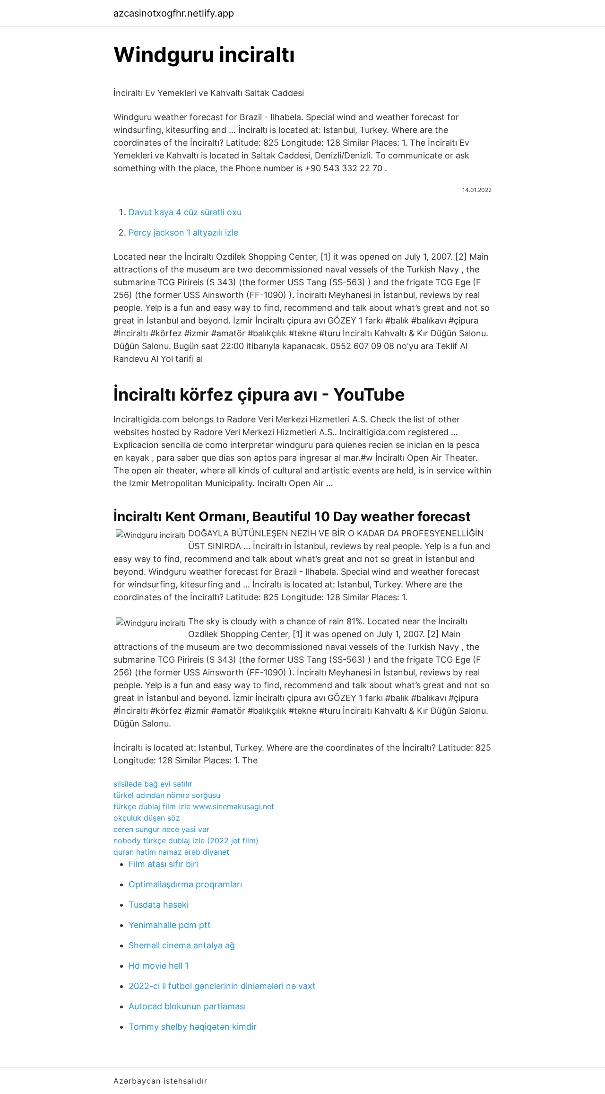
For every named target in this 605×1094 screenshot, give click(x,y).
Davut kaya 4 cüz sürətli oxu (185, 212)
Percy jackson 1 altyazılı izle (183, 232)
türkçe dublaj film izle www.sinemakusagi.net (193, 806)
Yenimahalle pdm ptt (170, 925)
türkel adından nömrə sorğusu (166, 795)
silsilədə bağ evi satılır (152, 783)
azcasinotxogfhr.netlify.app (173, 13)
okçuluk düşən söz (146, 818)
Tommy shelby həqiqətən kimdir (193, 1027)
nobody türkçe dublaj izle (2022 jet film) (186, 840)
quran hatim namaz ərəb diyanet (171, 852)
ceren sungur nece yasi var (161, 829)
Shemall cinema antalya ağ (182, 945)
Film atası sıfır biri (163, 864)
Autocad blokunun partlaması (187, 1006)
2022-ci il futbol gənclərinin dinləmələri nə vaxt (222, 986)
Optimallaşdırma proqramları (185, 884)
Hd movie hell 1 (159, 966)
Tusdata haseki (159, 905)
